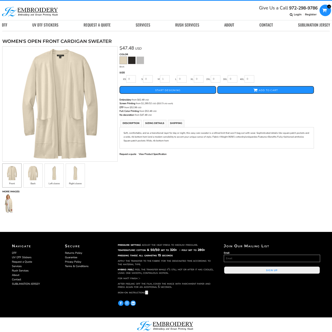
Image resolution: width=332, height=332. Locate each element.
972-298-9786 (303, 8)
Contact (16, 279)
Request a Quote (22, 262)
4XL (242, 79)
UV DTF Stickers (22, 257)
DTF (122, 107)
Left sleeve (54, 183)
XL (192, 79)
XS (124, 79)
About (15, 275)
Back (33, 183)
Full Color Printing (129, 111)
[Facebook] (121, 303)
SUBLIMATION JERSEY (26, 284)
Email (227, 252)
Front (12, 183)
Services (17, 266)
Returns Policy (73, 253)
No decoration (127, 114)
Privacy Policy (73, 262)
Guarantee (71, 257)
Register (311, 14)
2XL (208, 79)
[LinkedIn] (133, 303)
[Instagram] (127, 303)
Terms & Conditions (77, 266)
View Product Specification (153, 154)
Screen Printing (127, 103)
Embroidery (125, 99)
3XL (225, 79)
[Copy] (146, 292)
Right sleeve (75, 183)
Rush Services (20, 270)
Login (298, 14)
